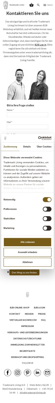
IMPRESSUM (27, 326)
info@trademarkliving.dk (33, 392)
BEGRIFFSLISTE (27, 351)
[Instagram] (17, 372)
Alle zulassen (27, 242)
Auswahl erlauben (27, 252)
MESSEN (29, 313)
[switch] (47, 209)
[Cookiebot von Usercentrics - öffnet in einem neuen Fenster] (38, 138)
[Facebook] (7, 372)
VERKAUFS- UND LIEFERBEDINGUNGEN (27, 332)
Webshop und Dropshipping (27, 357)
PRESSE (42, 313)
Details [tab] (27, 146)
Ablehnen (27, 262)
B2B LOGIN (39, 307)
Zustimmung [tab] (10, 146)
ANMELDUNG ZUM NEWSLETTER (28, 344)
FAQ (43, 320)
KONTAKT (14, 313)
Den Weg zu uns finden (24, 272)
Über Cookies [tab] (44, 146)
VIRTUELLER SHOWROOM (23, 320)
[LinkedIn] (37, 372)
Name (10, 110)
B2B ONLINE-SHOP (19, 307)
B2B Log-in (40, 44)
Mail (9, 122)
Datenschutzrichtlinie (27, 338)
